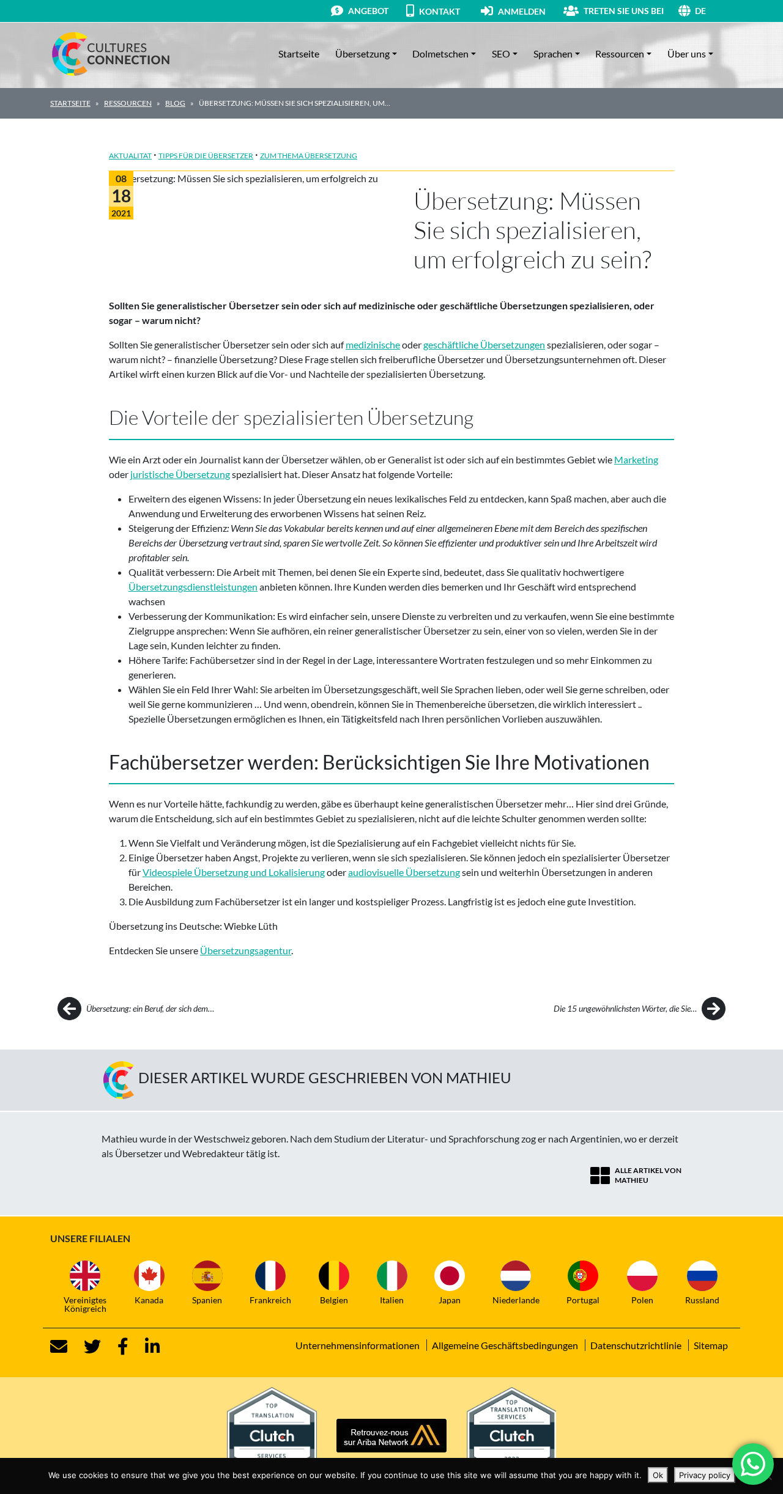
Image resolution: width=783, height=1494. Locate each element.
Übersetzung (362, 53)
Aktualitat (130, 155)
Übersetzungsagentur (245, 950)
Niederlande (516, 1300)
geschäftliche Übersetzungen (484, 344)
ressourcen (128, 103)
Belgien (334, 1300)
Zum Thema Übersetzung (308, 155)
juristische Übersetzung (180, 474)
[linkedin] (145, 1346)
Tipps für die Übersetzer (205, 155)
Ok (658, 1475)
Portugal (582, 1300)
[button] (714, 10)
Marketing (636, 459)
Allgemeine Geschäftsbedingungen (505, 1345)
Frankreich (270, 1300)
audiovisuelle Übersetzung (404, 872)
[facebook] (115, 1346)
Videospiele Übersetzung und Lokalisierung (234, 872)
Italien (392, 1300)
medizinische (373, 344)
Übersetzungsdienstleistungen (193, 586)
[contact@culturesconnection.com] (58, 1346)
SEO (501, 53)
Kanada (149, 1300)
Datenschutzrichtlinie (635, 1345)
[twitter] (85, 1346)
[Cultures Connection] (117, 54)
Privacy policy (704, 1475)
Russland (702, 1300)
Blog (175, 103)
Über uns (686, 53)
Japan (450, 1300)
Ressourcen (619, 53)
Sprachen (553, 53)
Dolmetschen (440, 53)
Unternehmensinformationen (357, 1345)
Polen (642, 1300)
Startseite (298, 53)
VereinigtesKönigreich (85, 1304)
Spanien (207, 1300)
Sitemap (711, 1345)
